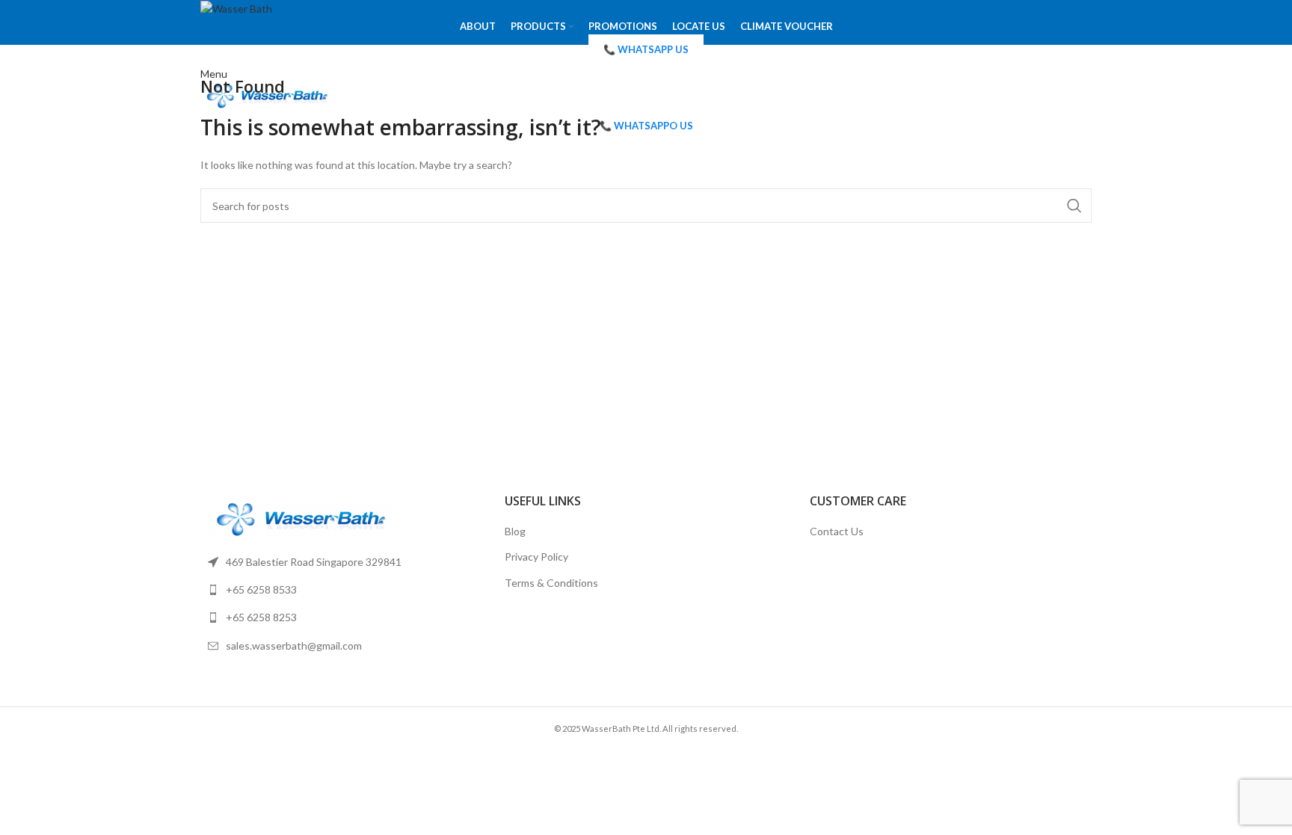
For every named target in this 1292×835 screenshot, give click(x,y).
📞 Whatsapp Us (646, 49)
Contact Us (837, 531)
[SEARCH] (1074, 205)
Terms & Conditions (551, 582)
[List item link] (341, 562)
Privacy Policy (536, 556)
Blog (515, 531)
